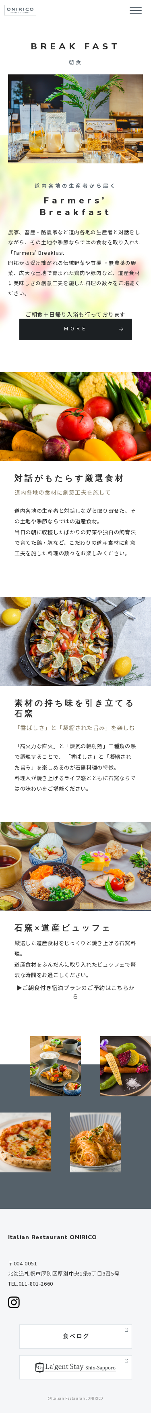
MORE (75, 329)
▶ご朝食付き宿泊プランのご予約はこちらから (76, 992)
